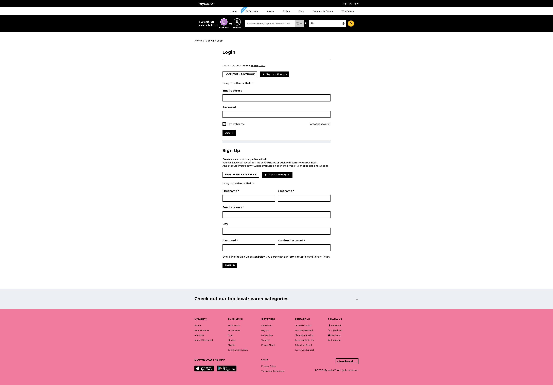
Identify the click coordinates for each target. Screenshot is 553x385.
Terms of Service (298, 256)
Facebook (336, 325)
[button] (299, 23)
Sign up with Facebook (241, 174)
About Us (199, 335)
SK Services (252, 11)
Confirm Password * (291, 240)
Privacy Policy (321, 256)
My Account (234, 325)
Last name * (286, 191)
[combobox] (270, 23)
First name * (230, 191)
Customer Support (304, 350)
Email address (232, 90)
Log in (229, 133)
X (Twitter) (336, 330)
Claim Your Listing (304, 335)
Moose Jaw (267, 335)
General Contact (303, 325)
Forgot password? (320, 124)
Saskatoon (266, 325)
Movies (270, 11)
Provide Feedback (304, 330)
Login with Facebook (240, 74)
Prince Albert (268, 345)
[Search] (351, 23)
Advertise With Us (304, 340)
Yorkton (265, 340)
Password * (230, 240)
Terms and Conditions (272, 371)
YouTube (335, 335)
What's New (347, 11)
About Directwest (203, 340)
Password (229, 107)
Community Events (323, 11)
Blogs (301, 11)
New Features (201, 330)
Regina (265, 330)
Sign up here (258, 65)
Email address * (233, 207)
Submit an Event (303, 345)
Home (234, 11)
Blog (230, 335)
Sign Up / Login (351, 3)
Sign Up (230, 265)
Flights (286, 11)
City (225, 224)
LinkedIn (336, 340)
